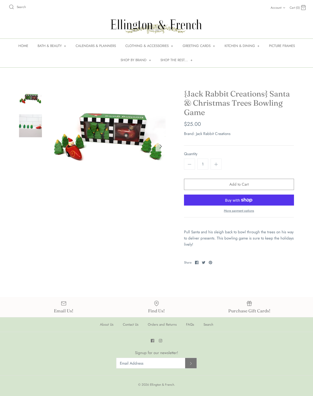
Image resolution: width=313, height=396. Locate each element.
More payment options (239, 211)
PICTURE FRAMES (282, 45)
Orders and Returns (162, 324)
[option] (108, 146)
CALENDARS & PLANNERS (96, 45)
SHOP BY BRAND (136, 60)
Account (276, 7)
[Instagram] (160, 340)
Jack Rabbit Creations (213, 133)
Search (208, 324)
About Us (106, 324)
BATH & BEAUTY (52, 45)
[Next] (161, 146)
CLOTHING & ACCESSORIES (149, 45)
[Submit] (191, 363)
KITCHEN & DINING (242, 45)
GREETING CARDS (199, 45)
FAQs (190, 324)
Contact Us (130, 324)
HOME (23, 45)
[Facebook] (152, 340)
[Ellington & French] (156, 26)
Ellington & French (162, 384)
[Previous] (56, 146)
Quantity (190, 154)
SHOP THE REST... (176, 60)
